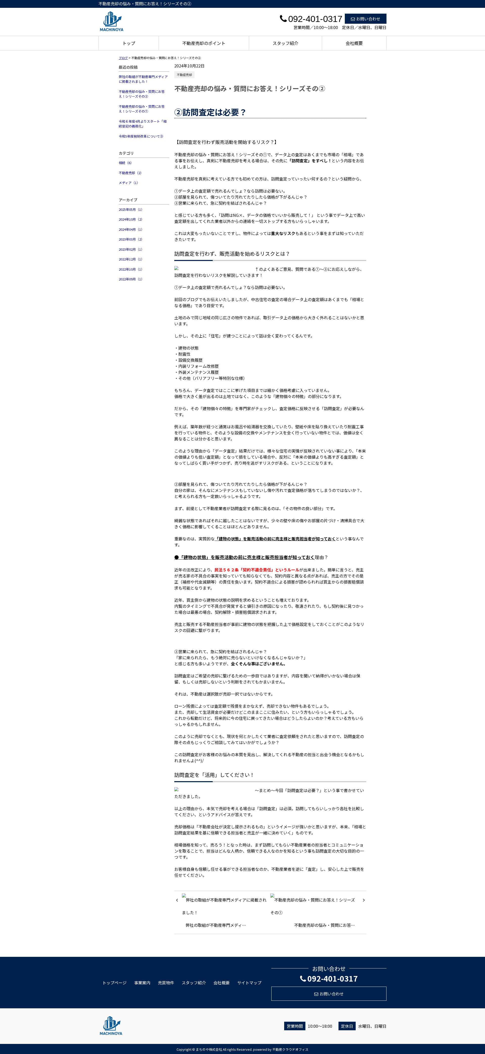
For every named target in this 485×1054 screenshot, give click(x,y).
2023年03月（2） (131, 239)
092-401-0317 (332, 978)
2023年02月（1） (131, 249)
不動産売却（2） (131, 172)
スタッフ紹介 (285, 43)
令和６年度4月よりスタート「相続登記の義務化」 (142, 124)
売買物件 (166, 983)
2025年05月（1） (131, 209)
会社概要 (354, 43)
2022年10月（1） (131, 269)
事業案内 (142, 983)
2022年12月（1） (131, 259)
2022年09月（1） (131, 279)
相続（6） (126, 162)
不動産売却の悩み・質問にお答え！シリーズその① (142, 109)
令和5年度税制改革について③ (141, 136)
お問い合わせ (368, 19)
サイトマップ (249, 983)
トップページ (114, 983)
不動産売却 (184, 74)
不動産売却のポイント (203, 43)
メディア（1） (129, 182)
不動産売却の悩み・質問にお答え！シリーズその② (142, 94)
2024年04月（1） (131, 229)
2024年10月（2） (131, 219)
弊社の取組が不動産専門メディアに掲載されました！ (143, 79)
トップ (128, 43)
